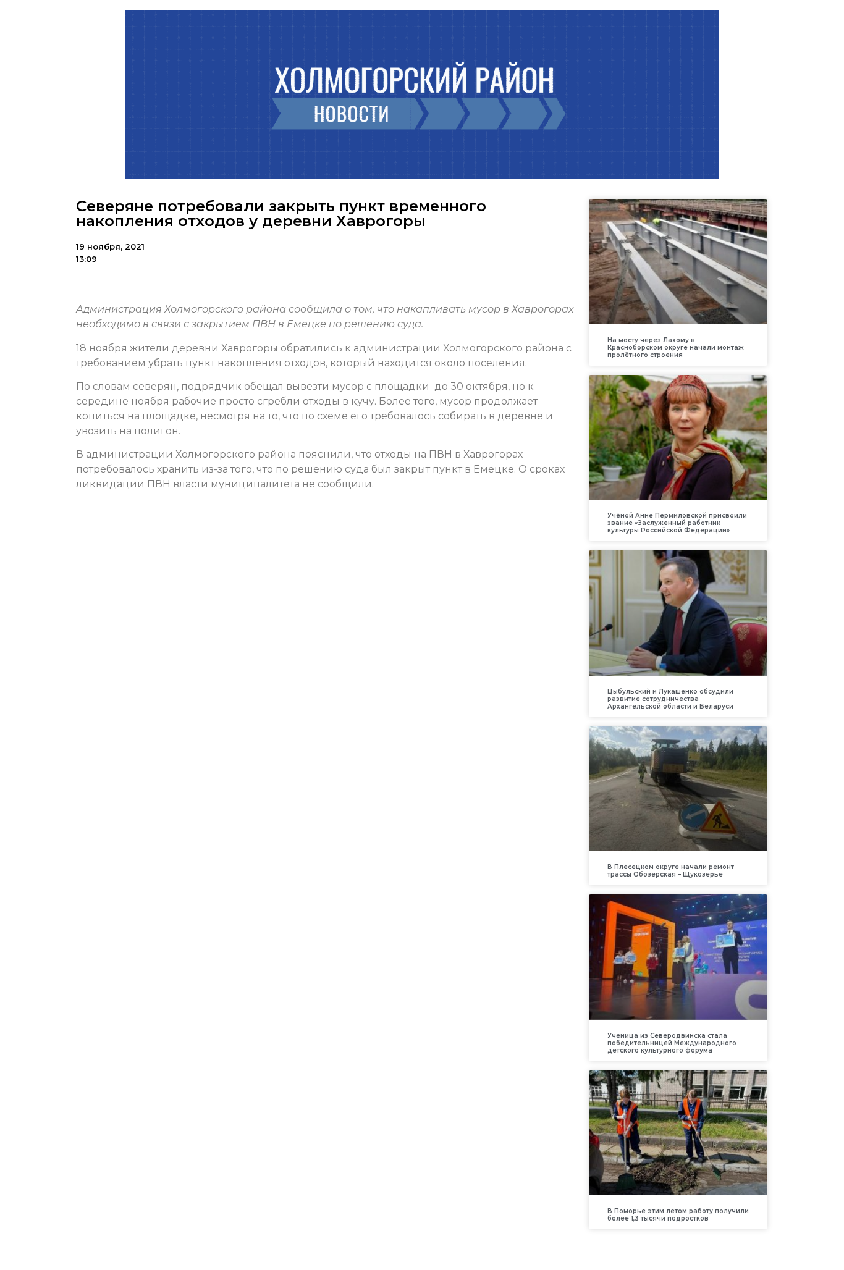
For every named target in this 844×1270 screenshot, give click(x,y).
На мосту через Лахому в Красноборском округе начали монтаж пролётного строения (675, 347)
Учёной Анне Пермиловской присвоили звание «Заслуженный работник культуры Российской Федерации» (677, 522)
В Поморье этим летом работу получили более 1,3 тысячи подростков (678, 1214)
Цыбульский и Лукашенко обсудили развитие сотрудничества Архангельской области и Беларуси (670, 699)
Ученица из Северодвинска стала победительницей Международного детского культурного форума (671, 1043)
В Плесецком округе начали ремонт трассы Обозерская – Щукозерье (670, 870)
